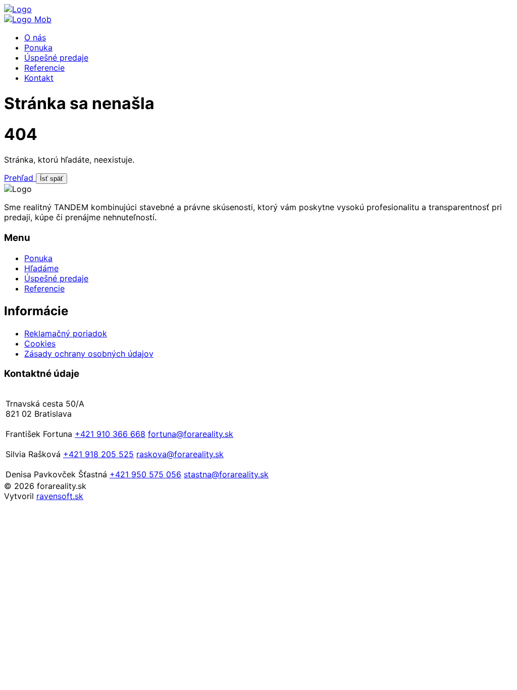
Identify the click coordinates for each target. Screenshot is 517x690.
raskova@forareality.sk (180, 454)
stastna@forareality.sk (226, 474)
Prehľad (20, 178)
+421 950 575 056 (145, 474)
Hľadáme (41, 268)
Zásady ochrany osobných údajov (88, 354)
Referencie (44, 68)
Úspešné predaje (56, 58)
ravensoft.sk (59, 496)
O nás (35, 37)
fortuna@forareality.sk (190, 434)
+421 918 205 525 (98, 454)
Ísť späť (51, 178)
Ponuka (38, 47)
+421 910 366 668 (110, 434)
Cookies (40, 343)
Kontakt (39, 78)
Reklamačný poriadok (65, 333)
